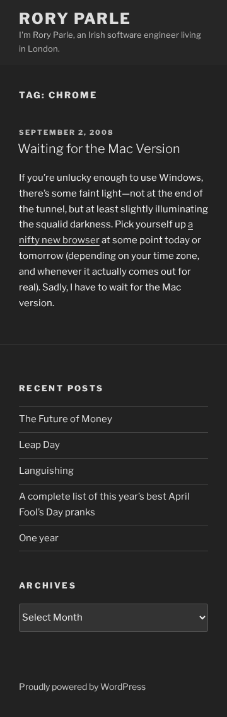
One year (39, 538)
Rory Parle (75, 18)
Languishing (46, 470)
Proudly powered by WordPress (82, 686)
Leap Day (39, 444)
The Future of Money (65, 419)
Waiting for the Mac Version (99, 148)
